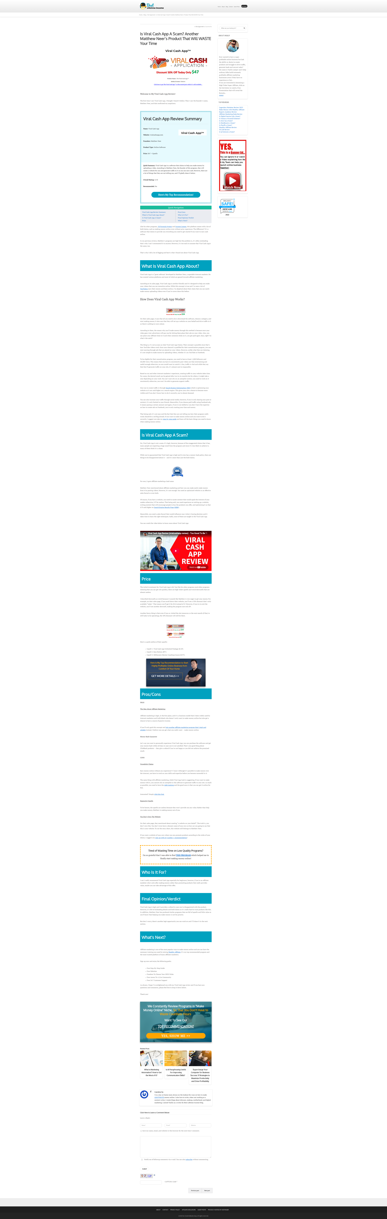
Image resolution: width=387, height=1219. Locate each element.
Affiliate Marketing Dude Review (230, 114)
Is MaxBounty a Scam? (227, 123)
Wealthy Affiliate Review (228, 127)
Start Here (243, 6)
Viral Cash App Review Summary (154, 212)
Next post (207, 1190)
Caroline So (208, 26)
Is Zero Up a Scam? (226, 121)
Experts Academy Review (228, 112)
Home (219, 6)
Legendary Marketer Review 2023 (231, 107)
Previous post (195, 1190)
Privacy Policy (175, 1210)
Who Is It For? (183, 215)
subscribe (189, 1159)
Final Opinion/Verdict (186, 218)
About (223, 6)
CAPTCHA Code (170, 1182)
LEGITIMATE (159, 1097)
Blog (227, 6)
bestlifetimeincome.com (227, 206)
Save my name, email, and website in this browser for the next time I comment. (171, 1131)
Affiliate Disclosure (189, 1210)
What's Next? (182, 220)
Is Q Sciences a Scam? (227, 132)
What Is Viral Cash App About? (153, 215)
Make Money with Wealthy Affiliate (231, 110)
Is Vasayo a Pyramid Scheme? (229, 118)
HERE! (221, 95)
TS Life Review (224, 129)
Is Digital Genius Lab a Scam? (229, 116)
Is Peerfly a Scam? (225, 125)
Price (144, 220)
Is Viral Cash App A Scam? (151, 218)
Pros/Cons (181, 212)
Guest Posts (237, 6)
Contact (231, 6)
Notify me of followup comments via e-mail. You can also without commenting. (176, 1159)
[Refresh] (154, 1175)
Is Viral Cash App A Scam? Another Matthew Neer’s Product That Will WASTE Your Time (175, 38)
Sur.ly (230, 211)
